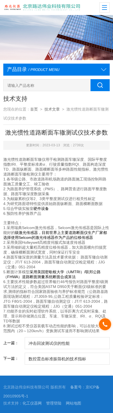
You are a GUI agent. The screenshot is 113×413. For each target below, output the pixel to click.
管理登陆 (53, 403)
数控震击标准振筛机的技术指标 (57, 358)
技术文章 (52, 109)
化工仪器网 (32, 403)
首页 (34, 109)
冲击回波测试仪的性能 (49, 343)
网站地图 (73, 403)
